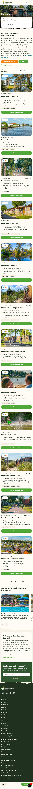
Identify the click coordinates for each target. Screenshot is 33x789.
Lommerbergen (6, 752)
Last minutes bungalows (9, 778)
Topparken (4, 725)
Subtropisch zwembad (8, 768)
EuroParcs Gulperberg (9, 223)
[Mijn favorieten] (23, 2)
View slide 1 (14, 133)
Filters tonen (27, 784)
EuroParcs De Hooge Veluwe (12, 308)
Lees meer (6, 65)
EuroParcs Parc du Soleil (10, 476)
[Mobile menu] (30, 2)
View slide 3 (18, 133)
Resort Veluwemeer (8, 140)
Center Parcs (5, 731)
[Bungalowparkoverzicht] (7, 2)
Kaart (3, 784)
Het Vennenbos (6, 742)
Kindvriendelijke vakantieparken (11, 775)
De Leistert (4, 757)
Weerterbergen (6, 749)
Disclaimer (4, 704)
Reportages (4, 712)
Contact (3, 717)
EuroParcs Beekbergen (9, 265)
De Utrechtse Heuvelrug (10, 181)
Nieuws (3, 709)
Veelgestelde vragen (7, 715)
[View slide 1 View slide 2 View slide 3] (16, 83)
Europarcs (4, 728)
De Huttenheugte (6, 754)
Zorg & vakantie (6, 763)
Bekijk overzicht (8, 657)
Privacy (3, 702)
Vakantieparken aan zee (8, 770)
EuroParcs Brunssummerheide (12, 559)
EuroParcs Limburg (8, 392)
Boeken (22, 61)
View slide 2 (16, 133)
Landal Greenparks (7, 733)
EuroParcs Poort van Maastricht (13, 351)
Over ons (4, 707)
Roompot (4, 723)
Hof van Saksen (6, 744)
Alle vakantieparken (7, 736)
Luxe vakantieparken (7, 765)
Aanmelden (16, 678)
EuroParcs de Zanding (9, 96)
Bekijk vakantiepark (16, 112)
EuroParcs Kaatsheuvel (10, 518)
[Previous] (3, 85)
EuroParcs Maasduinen (10, 435)
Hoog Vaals (4, 747)
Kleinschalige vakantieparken (10, 773)
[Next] (29, 85)
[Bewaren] (29, 76)
